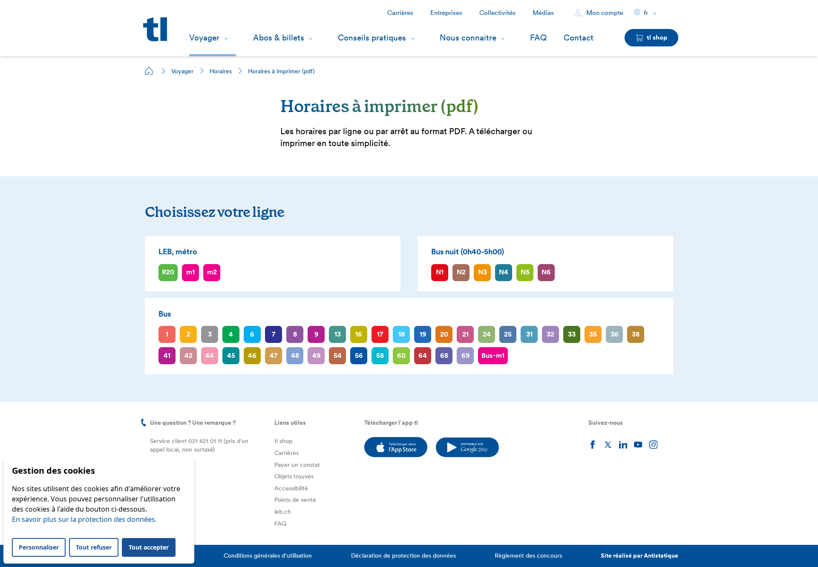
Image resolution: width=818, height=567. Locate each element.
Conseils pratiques (372, 38)
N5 (525, 272)
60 (401, 355)
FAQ (538, 38)
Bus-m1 (492, 355)
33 (572, 334)
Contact (578, 38)
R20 (168, 272)
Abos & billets (278, 38)
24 (487, 334)
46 (252, 355)
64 (422, 355)
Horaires (221, 71)
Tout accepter (149, 547)
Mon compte (604, 13)
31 (529, 334)
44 (209, 355)
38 (635, 334)
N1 (440, 272)
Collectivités (497, 13)
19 (423, 334)
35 (593, 334)
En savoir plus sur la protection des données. (84, 519)
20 (444, 334)
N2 (461, 272)
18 (401, 334)
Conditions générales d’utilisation (268, 555)
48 (295, 355)
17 (380, 334)
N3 (482, 272)
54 (338, 355)
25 (508, 334)
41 (167, 355)
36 (615, 334)
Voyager (204, 38)
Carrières (400, 13)
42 (188, 355)
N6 (546, 272)
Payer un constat (297, 464)
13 (337, 334)
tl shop (283, 440)
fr (646, 13)
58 (380, 355)
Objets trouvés (294, 476)
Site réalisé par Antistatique (639, 555)
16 (358, 334)
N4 (503, 272)
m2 (212, 272)
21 (465, 334)
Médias (543, 13)
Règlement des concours (528, 555)
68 (444, 355)
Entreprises (446, 13)
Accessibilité (291, 488)
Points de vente (295, 499)
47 (274, 355)
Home (149, 70)
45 (231, 355)
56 (359, 355)
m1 (190, 272)
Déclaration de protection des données (403, 555)
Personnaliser (39, 547)
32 (550, 334)
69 (465, 355)
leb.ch (282, 511)
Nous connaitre (468, 38)
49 (316, 355)
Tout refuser (94, 547)
